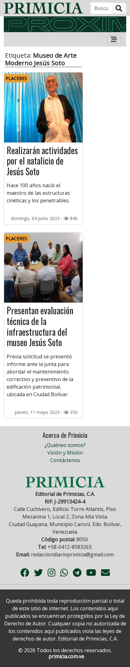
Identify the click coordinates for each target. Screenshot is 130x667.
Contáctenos (65, 460)
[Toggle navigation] (114, 39)
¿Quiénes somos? (65, 445)
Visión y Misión (65, 452)
